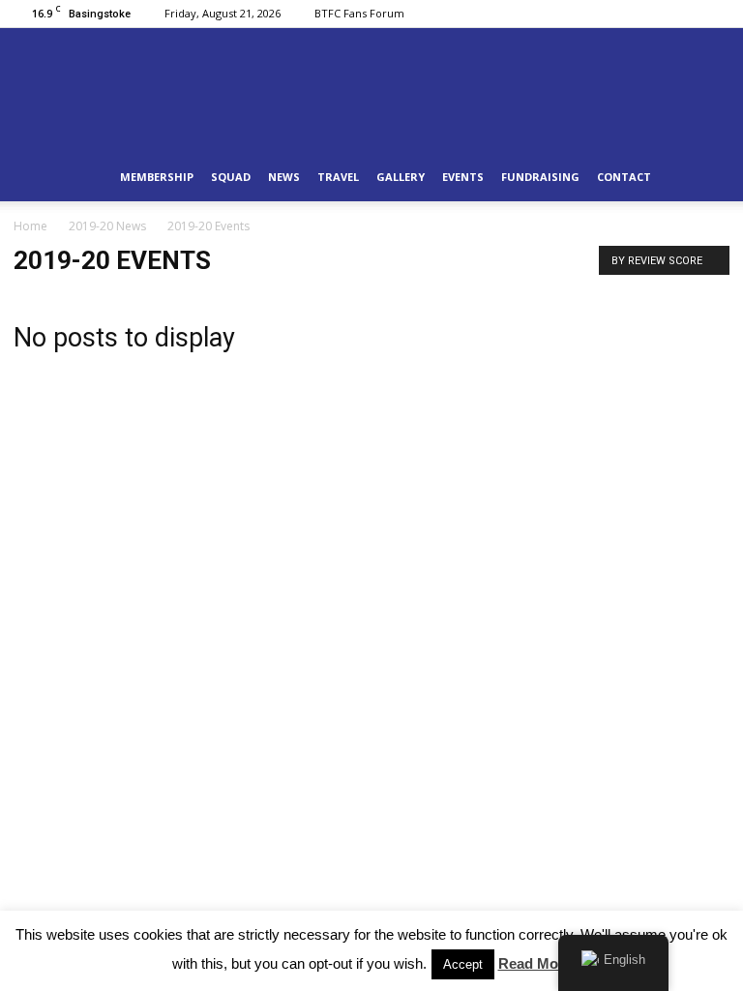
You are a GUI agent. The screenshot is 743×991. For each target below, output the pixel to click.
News (284, 176)
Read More (535, 963)
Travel (338, 176)
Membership (156, 176)
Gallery (400, 176)
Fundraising (540, 176)
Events (463, 176)
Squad (231, 176)
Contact (624, 176)
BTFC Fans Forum (359, 13)
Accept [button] (463, 964)
